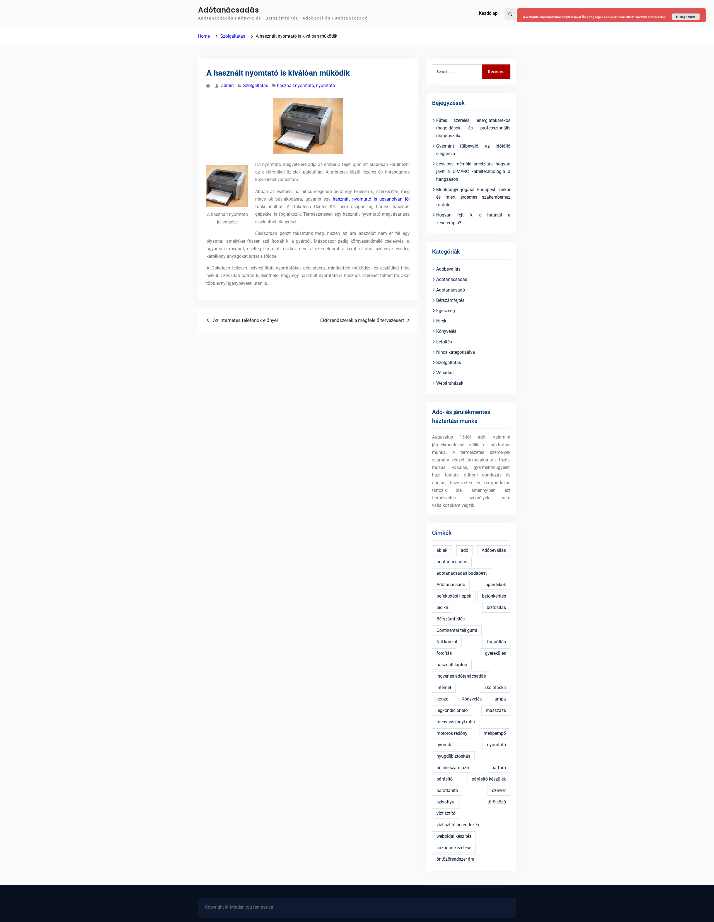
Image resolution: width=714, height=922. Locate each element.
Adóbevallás (448, 269)
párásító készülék (489, 779)
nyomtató (325, 85)
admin (227, 85)
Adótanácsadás (228, 10)
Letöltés (444, 342)
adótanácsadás (451, 561)
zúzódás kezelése (453, 847)
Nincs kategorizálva (455, 352)
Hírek (441, 321)
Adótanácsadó (450, 290)
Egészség (445, 310)
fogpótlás (496, 641)
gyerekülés (495, 653)
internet (443, 687)
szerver (499, 790)
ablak (441, 550)
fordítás (444, 653)
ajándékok (496, 584)
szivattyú (445, 802)
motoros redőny (451, 733)
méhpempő (495, 733)
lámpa (499, 699)
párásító (444, 779)
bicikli (442, 607)
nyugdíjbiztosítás (453, 756)
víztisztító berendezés (457, 824)
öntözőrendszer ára (455, 859)
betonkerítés (494, 596)
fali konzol (446, 641)
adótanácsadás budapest (461, 573)
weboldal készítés (453, 836)
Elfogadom (686, 16)
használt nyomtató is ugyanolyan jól (371, 199)
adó (464, 550)
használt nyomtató (295, 85)
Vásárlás (445, 372)
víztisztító (445, 813)
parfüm (498, 767)
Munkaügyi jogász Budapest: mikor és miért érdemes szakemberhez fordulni (473, 197)
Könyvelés (446, 331)
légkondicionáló (452, 710)
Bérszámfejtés (450, 300)
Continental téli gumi (456, 630)
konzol (443, 699)
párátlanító (447, 790)
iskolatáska (494, 687)
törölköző (497, 802)
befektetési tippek (453, 596)
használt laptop (451, 664)
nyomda (444, 744)
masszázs (496, 710)
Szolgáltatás (255, 85)
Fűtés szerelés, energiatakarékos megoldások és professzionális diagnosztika (473, 128)
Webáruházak (449, 383)
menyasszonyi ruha (455, 721)
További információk (650, 17)
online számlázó (452, 767)
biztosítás (496, 607)
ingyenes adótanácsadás (461, 676)
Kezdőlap (488, 13)
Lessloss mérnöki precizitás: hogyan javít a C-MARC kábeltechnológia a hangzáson (473, 171)
